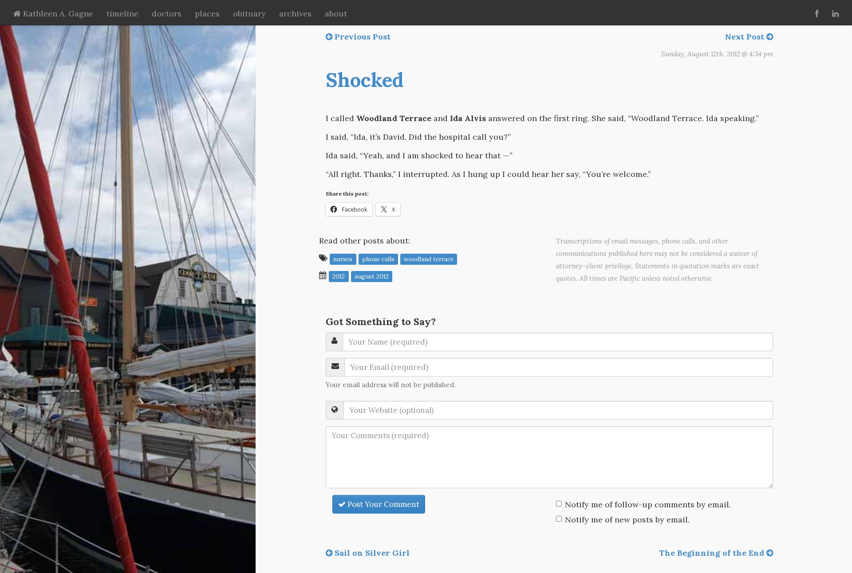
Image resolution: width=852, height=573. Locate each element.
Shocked (365, 79)
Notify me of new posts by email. (627, 519)
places (207, 13)
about (336, 13)
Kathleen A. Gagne (57, 13)
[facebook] (817, 12)
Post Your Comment (382, 504)
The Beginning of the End (712, 553)
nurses (342, 259)
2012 (338, 276)
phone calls (378, 259)
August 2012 (372, 276)
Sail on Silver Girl (371, 553)
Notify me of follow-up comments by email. (648, 504)
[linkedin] (835, 12)
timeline (122, 13)
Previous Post (361, 36)
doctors (166, 13)
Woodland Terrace (429, 259)
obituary (249, 13)
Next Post (745, 36)
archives (295, 13)
